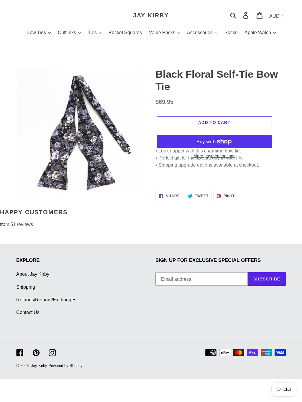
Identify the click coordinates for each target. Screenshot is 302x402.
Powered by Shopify (65, 365)
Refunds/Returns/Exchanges (46, 299)
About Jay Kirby (32, 274)
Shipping (25, 287)
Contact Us (28, 312)
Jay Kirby (151, 15)
